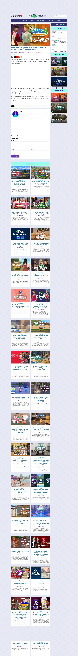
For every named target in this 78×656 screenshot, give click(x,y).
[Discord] (17, 16)
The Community (20, 488)
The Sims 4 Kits (20, 211)
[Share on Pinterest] (17, 57)
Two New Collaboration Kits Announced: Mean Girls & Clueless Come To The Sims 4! (20, 583)
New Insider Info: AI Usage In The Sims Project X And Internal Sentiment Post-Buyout (40, 614)
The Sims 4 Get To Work (43, 106)
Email (32, 149)
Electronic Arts (20, 365)
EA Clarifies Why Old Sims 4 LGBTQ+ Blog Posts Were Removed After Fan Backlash (20, 368)
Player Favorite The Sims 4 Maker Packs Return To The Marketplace (41, 275)
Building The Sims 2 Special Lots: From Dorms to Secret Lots (40, 337)
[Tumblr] (19, 16)
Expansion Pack (18, 106)
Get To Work (14, 54)
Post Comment (15, 156)
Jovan (32, 52)
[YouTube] (21, 16)
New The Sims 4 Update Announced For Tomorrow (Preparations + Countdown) (40, 306)
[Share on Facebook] (12, 57)
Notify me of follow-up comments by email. (20, 154)
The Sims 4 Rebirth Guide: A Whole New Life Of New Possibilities (40, 398)
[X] (15, 16)
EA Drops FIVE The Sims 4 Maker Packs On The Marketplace (20, 459)
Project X (20, 426)
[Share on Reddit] (19, 57)
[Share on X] (15, 57)
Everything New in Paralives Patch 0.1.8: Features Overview (20, 274)
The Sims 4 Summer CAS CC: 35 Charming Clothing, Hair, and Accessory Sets (40, 368)
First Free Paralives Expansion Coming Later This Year (41, 243)
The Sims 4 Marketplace (41, 272)
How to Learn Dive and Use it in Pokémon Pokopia (20, 397)
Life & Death (41, 395)
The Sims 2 (41, 334)
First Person (24, 106)
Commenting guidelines (45, 135)
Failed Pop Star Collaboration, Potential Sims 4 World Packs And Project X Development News (41, 492)
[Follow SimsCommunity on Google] (21, 57)
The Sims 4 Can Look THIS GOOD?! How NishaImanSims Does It (20, 491)
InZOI (41, 426)
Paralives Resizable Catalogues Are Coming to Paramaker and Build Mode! (20, 522)
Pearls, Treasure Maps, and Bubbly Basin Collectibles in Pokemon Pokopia (20, 337)
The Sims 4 (35, 106)
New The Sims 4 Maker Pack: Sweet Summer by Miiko (40, 644)
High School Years (20, 180)
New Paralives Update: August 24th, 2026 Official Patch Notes (20, 305)
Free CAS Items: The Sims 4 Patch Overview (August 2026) (41, 213)
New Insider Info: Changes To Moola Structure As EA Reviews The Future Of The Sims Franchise (20, 430)
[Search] (66, 16)
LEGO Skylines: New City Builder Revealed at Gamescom (40, 182)
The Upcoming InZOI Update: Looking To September (20, 644)
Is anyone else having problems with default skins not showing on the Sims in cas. (60, 38)
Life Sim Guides (20, 272)
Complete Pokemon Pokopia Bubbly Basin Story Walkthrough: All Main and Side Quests (41, 523)
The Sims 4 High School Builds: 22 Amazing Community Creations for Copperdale (20, 183)
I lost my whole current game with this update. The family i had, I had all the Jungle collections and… (60, 42)
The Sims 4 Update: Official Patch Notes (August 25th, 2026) (20, 244)
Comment (13, 140)
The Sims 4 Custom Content (41, 365)
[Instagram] (13, 16)
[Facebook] (11, 16)
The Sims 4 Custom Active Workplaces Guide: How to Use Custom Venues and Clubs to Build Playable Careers (41, 461)
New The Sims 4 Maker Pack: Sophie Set (40, 582)
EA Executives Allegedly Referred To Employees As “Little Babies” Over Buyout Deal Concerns (40, 553)
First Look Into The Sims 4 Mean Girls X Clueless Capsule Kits (20, 213)
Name (12, 149)
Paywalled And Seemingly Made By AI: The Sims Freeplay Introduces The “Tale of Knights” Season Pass (20, 615)
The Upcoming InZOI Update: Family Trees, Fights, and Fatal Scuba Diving (41, 429)
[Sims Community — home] (38, 16)
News (20, 241)
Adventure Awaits (41, 457)
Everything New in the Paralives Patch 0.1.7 (20, 551)
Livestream (30, 106)
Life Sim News (40, 180)
